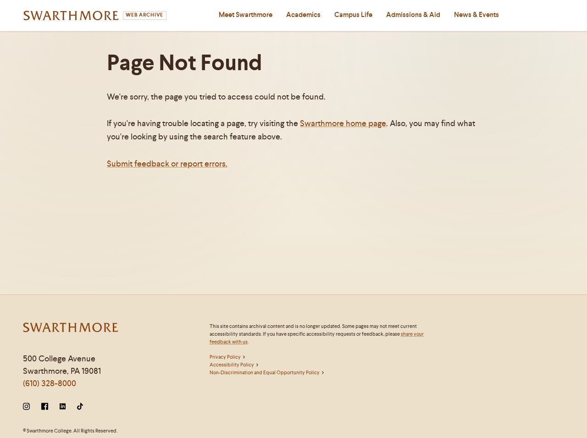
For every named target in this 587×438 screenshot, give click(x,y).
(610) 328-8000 (49, 383)
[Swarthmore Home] (71, 328)
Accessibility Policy (232, 364)
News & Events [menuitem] (476, 14)
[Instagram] (28, 407)
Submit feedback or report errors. (167, 163)
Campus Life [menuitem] (353, 14)
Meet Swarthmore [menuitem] (245, 14)
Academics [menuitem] (303, 14)
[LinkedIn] (62, 407)
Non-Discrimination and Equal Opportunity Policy (265, 372)
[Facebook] (45, 407)
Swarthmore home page (343, 123)
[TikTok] (80, 407)
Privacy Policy (225, 357)
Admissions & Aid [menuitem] (413, 14)
